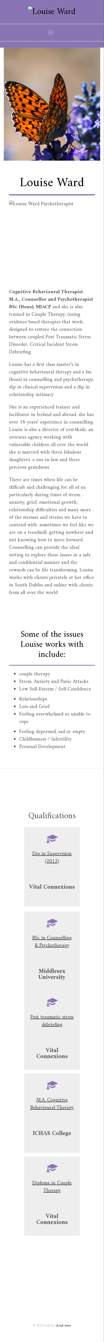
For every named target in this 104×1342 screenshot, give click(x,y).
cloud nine (63, 1325)
